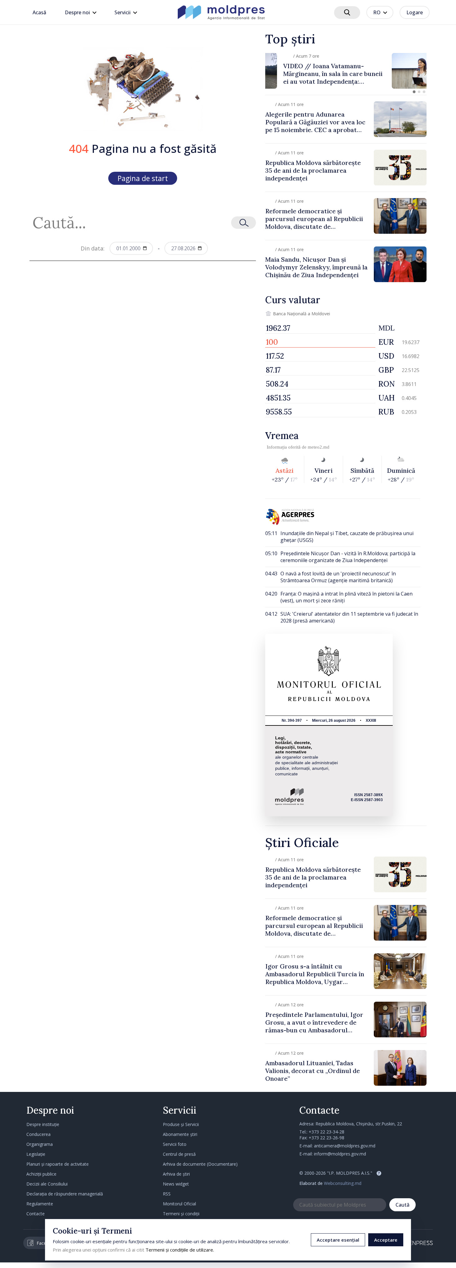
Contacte (35, 1214)
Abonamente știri (180, 1134)
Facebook (46, 1243)
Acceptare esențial (338, 1240)
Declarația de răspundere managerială (64, 1194)
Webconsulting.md (342, 1183)
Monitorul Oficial (179, 1204)
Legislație (35, 1154)
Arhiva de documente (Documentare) (200, 1164)
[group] (346, 71)
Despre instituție (42, 1124)
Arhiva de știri (176, 1174)
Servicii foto (174, 1144)
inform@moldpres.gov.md (340, 1154)
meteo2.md (318, 447)
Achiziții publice (41, 1174)
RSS (167, 1194)
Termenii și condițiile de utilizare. (179, 1250)
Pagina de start (143, 178)
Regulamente (39, 1204)
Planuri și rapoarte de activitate (57, 1164)
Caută (402, 1204)
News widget (176, 1184)
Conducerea (38, 1134)
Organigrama (39, 1144)
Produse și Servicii (181, 1124)
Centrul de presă (179, 1154)
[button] (414, 91)
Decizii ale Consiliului (47, 1184)
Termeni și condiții (181, 1214)
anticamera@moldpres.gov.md (344, 1146)
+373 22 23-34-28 (326, 1132)
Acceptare (385, 1240)
